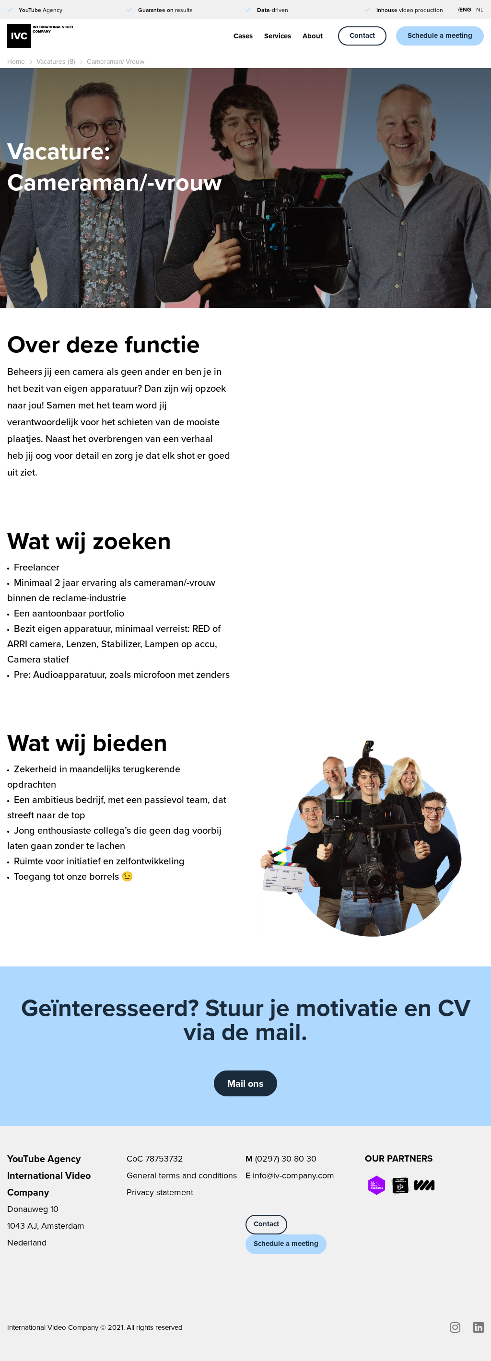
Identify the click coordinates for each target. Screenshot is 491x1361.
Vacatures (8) (55, 61)
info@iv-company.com (293, 1175)
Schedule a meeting (440, 35)
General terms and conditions (182, 1175)
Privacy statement (160, 1192)
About (313, 36)
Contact (362, 35)
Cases (243, 36)
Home (16, 61)
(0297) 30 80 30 (285, 1158)
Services (277, 36)
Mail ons (245, 1083)
